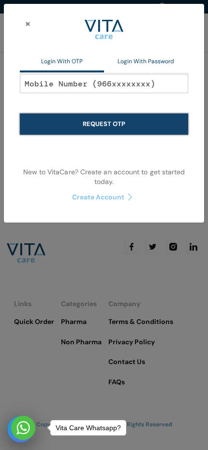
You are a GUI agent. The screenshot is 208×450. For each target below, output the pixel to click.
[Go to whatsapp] (23, 428)
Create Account (98, 197)
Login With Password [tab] (146, 61)
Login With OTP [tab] (62, 61)
